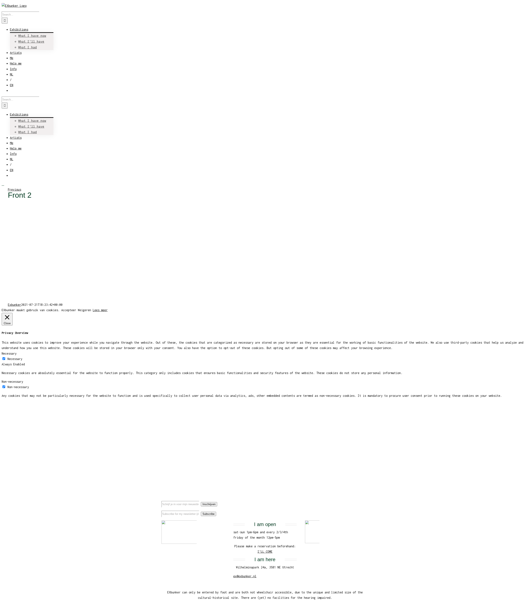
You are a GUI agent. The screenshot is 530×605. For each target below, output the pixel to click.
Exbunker (14, 304)
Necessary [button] (9, 353)
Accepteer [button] (68, 310)
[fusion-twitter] (354, 500)
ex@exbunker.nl (245, 576)
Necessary (14, 359)
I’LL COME (265, 551)
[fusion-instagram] (361, 500)
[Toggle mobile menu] (3, 184)
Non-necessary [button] (12, 381)
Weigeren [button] (84, 310)
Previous (14, 189)
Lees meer (100, 310)
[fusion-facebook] (348, 500)
